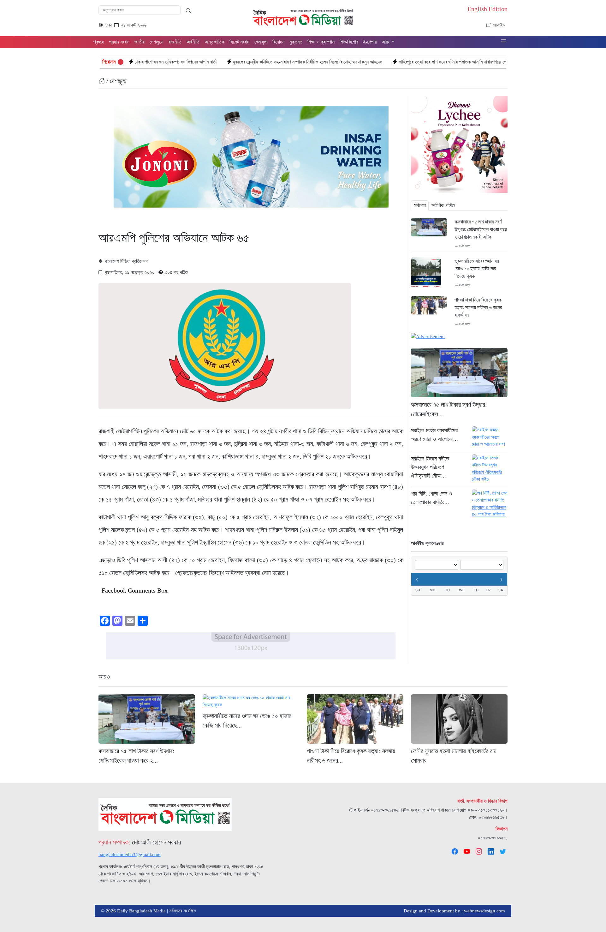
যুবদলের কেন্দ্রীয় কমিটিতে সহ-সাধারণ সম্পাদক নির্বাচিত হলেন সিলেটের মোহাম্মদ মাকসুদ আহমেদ (253, 61)
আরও (104, 676)
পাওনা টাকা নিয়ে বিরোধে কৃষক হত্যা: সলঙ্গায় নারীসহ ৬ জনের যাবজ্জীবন (478, 307)
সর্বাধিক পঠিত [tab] (443, 205)
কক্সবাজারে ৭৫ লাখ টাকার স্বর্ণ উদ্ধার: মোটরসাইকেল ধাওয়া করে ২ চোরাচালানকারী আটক (480, 229)
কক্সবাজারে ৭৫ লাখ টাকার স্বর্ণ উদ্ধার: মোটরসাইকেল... (449, 409)
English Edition (487, 8)
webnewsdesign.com (484, 910)
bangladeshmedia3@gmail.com (129, 854)
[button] (503, 41)
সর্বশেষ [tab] (420, 205)
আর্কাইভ (499, 25)
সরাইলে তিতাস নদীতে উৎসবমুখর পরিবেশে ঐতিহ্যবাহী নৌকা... (430, 467)
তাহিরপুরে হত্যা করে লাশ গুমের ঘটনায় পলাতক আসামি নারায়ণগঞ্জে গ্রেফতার (404, 61)
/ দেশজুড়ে (116, 80)
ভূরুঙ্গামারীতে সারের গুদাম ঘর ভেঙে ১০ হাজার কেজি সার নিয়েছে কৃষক (476, 268)
